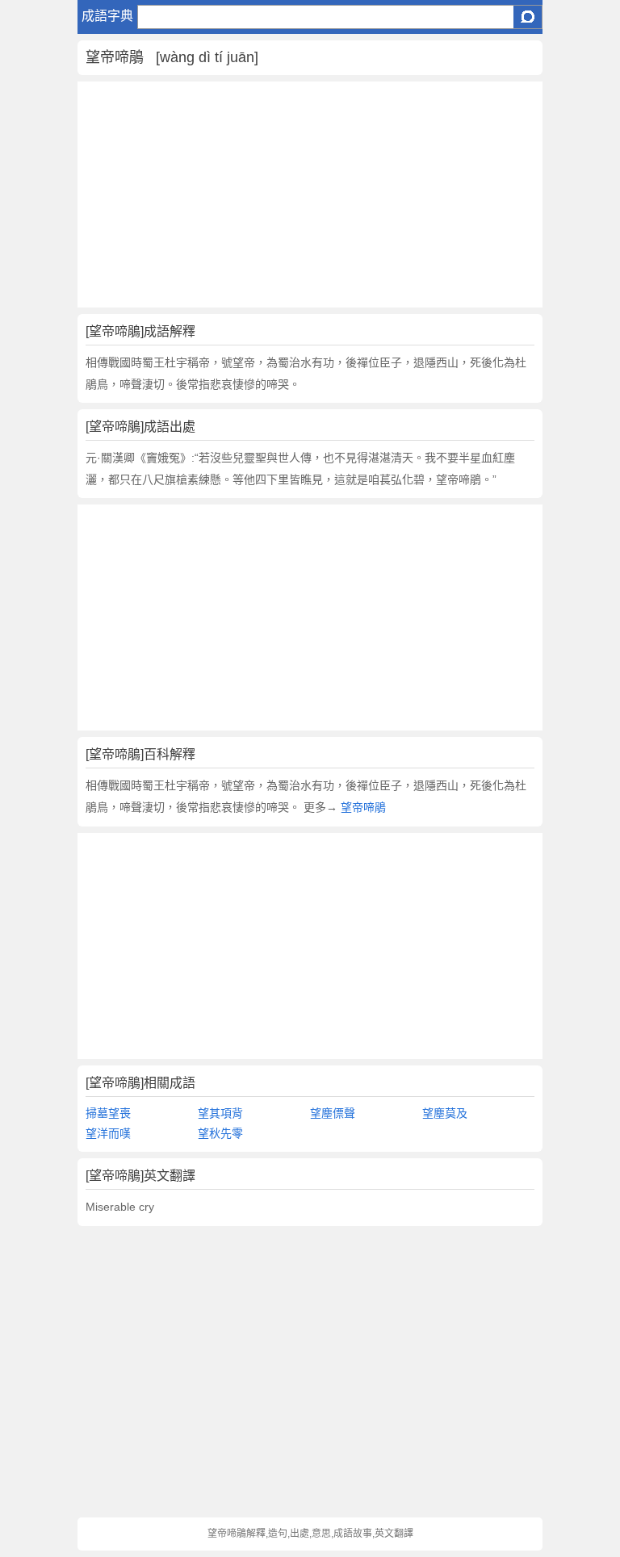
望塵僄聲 (332, 1113)
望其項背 (220, 1113)
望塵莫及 (444, 1113)
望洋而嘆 (108, 1133)
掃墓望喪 (108, 1113)
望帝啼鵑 (361, 807)
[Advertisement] (310, 195)
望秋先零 (220, 1133)
